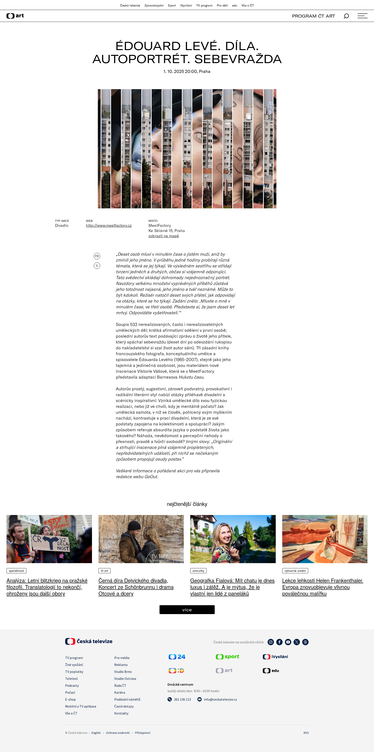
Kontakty (121, 713)
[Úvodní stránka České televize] (88, 643)
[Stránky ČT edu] (285, 670)
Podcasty (72, 685)
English (96, 733)
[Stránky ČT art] (224, 672)
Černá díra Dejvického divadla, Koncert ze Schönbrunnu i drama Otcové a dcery (136, 586)
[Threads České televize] (305, 644)
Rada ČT (120, 685)
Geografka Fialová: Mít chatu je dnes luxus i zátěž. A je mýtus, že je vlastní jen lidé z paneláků (232, 586)
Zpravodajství (154, 5)
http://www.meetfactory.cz (109, 225)
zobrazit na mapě (163, 235)
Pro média (121, 658)
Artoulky (198, 571)
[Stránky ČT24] (177, 658)
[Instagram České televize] (270, 644)
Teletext (71, 678)
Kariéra (119, 692)
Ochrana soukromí (118, 733)
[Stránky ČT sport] (227, 658)
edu (234, 5)
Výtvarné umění (295, 571)
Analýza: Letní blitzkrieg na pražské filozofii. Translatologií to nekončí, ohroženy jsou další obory (46, 586)
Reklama (120, 664)
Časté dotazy (124, 706)
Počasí (70, 692)
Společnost (16, 571)
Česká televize (130, 5)
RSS (306, 733)
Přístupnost (142, 733)
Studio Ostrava (125, 678)
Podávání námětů (127, 699)
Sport (172, 5)
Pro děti (222, 5)
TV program (204, 5)
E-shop (70, 699)
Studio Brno (123, 671)
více (187, 609)
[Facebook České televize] (279, 644)
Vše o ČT (248, 5)
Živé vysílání (74, 664)
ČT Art (104, 571)
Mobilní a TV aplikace (80, 706)
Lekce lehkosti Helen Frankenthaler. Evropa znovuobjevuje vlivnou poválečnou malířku (322, 586)
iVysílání (186, 5)
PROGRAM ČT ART (313, 16)
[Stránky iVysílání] (285, 656)
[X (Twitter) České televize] (296, 644)
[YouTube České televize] (288, 644)
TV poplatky (74, 671)
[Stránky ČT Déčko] (176, 672)
